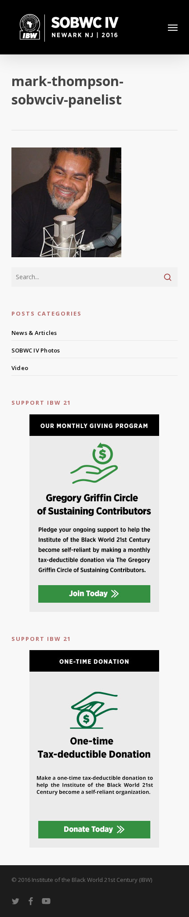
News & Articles (34, 333)
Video (19, 368)
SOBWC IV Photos (35, 350)
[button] (173, 27)
